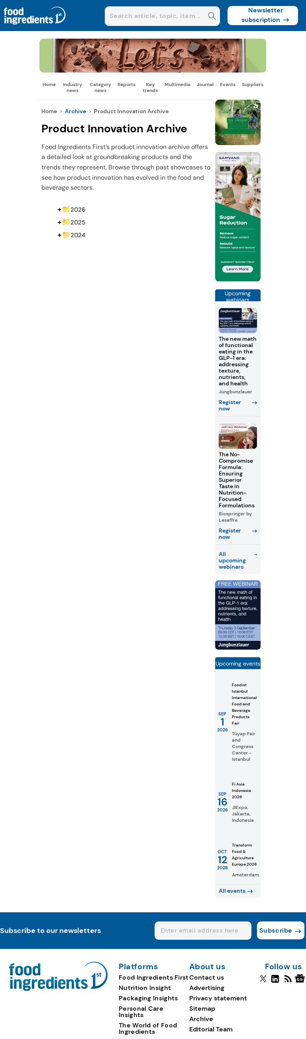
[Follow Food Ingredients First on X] (263, 982)
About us (207, 967)
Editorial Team (211, 1029)
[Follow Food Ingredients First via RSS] (288, 982)
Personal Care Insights (141, 1012)
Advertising (206, 988)
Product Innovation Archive (131, 111)
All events (232, 891)
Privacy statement (218, 998)
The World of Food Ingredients (148, 1028)
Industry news (72, 87)
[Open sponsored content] (152, 70)
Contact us (206, 977)
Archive (75, 111)
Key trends (150, 87)
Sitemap (202, 1008)
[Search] (212, 17)
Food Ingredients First (154, 977)
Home (49, 84)
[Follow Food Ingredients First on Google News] (301, 982)
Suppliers (252, 84)
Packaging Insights (148, 998)
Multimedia (177, 84)
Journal (205, 84)
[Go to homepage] (58, 988)
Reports (126, 84)
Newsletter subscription (262, 15)
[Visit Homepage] (35, 29)
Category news (100, 87)
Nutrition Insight (145, 988)
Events (227, 84)
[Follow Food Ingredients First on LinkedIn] (275, 982)
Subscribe (275, 930)
